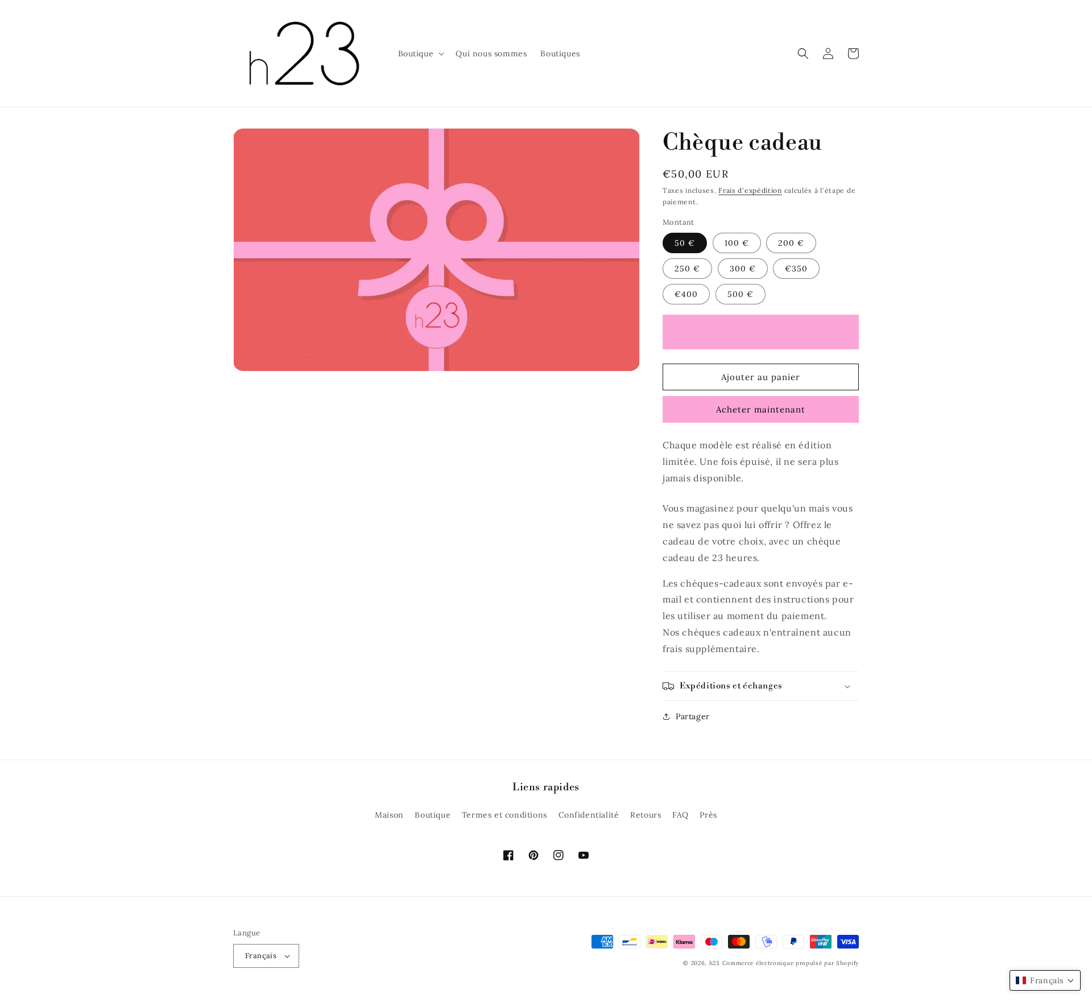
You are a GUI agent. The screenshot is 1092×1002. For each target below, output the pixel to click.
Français (260, 955)
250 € (687, 268)
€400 (686, 294)
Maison (389, 815)
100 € (737, 243)
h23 (714, 963)
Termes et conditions (504, 815)
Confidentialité (589, 815)
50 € (685, 243)
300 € (743, 268)
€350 (796, 268)
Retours (645, 815)
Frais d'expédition (750, 190)
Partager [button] (693, 716)
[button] (420, 53)
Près (708, 815)
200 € (791, 243)
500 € (740, 294)
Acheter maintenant (760, 409)
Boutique (432, 815)
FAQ (680, 815)
